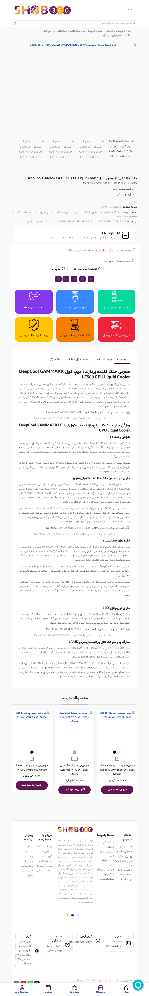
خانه (130, 31)
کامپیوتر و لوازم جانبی (115, 31)
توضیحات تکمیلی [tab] (102, 360)
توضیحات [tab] (122, 360)
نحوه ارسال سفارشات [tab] (76, 360)
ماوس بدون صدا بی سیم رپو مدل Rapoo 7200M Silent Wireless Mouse (117, 770)
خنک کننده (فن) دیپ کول (55, 31)
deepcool (104, 221)
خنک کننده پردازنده (75, 221)
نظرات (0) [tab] (55, 360)
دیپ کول (31, 221)
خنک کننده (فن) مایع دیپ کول (117, 36)
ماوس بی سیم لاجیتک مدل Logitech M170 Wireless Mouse (74, 770)
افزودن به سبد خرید (117, 789)
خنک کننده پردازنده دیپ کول (51, 221)
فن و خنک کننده (77, 31)
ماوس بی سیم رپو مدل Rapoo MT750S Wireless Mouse (32, 767)
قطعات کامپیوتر (94, 31)
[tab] (122, 360)
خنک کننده (92, 221)
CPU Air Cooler (118, 221)
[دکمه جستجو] (14, 23)
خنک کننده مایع (55, 212)
